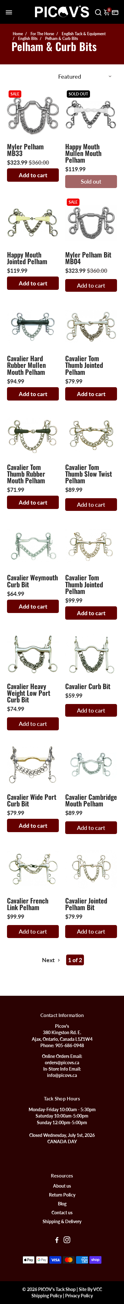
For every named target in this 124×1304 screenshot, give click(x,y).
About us (62, 1186)
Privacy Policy (79, 1295)
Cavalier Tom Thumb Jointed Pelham (84, 365)
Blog (62, 1203)
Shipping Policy (46, 1295)
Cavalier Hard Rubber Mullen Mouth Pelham (26, 365)
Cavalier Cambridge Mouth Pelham (91, 800)
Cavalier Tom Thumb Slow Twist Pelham (88, 474)
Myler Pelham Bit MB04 (88, 257)
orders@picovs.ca (62, 1062)
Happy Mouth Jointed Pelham (27, 257)
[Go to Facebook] (56, 1240)
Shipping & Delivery (62, 1221)
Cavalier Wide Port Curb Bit (31, 800)
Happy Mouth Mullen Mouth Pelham (83, 153)
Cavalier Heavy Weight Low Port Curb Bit (28, 693)
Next (49, 959)
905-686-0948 (69, 1045)
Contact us (62, 1212)
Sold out (91, 181)
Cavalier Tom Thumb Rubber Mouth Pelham (26, 474)
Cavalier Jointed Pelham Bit (86, 903)
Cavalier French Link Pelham (27, 903)
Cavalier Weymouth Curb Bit (32, 580)
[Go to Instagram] (67, 1240)
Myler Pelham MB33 (25, 149)
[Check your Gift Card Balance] (115, 11)
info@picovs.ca (62, 1075)
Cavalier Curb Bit (87, 686)
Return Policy (62, 1194)
